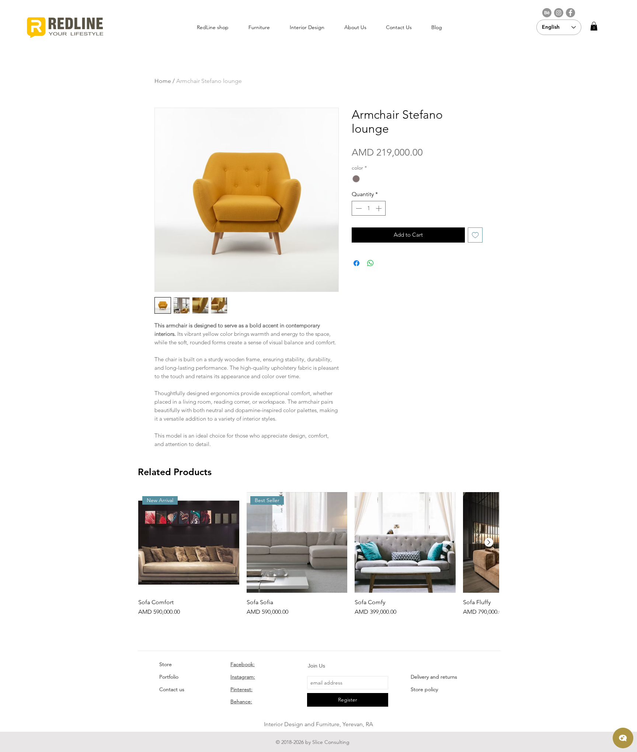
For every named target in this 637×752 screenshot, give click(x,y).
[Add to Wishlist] (475, 235)
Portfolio (168, 676)
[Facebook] (570, 12)
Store (165, 664)
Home (162, 80)
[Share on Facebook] (356, 263)
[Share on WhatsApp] (370, 263)
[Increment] (379, 208)
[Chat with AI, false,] (623, 738)
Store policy (424, 689)
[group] (318, 554)
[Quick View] (405, 542)
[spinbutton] (368, 208)
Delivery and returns (434, 676)
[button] (594, 26)
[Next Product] (488, 542)
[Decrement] (358, 208)
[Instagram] (558, 12)
